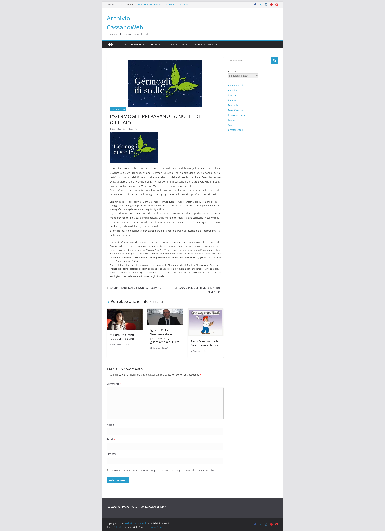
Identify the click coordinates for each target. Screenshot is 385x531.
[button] (143, 44)
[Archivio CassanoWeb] (110, 44)
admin (134, 129)
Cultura (169, 44)
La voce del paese (204, 44)
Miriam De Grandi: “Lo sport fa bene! (122, 337)
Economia (233, 105)
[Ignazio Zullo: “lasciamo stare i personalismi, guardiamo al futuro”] (165, 310)
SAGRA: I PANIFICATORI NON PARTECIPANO (135, 287)
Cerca (274, 60)
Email (111, 439)
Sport (185, 44)
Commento (114, 383)
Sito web (112, 454)
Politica (121, 44)
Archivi (232, 71)
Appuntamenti (235, 85)
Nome (111, 424)
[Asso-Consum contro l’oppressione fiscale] (206, 310)
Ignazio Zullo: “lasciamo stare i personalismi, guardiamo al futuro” (164, 336)
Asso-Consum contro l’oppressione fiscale (205, 343)
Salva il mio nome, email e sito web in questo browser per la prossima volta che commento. (162, 470)
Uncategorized (235, 129)
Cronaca (155, 44)
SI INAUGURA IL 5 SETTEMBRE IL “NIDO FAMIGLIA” (197, 290)
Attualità (136, 44)
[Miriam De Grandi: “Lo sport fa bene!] (125, 310)
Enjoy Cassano (235, 110)
